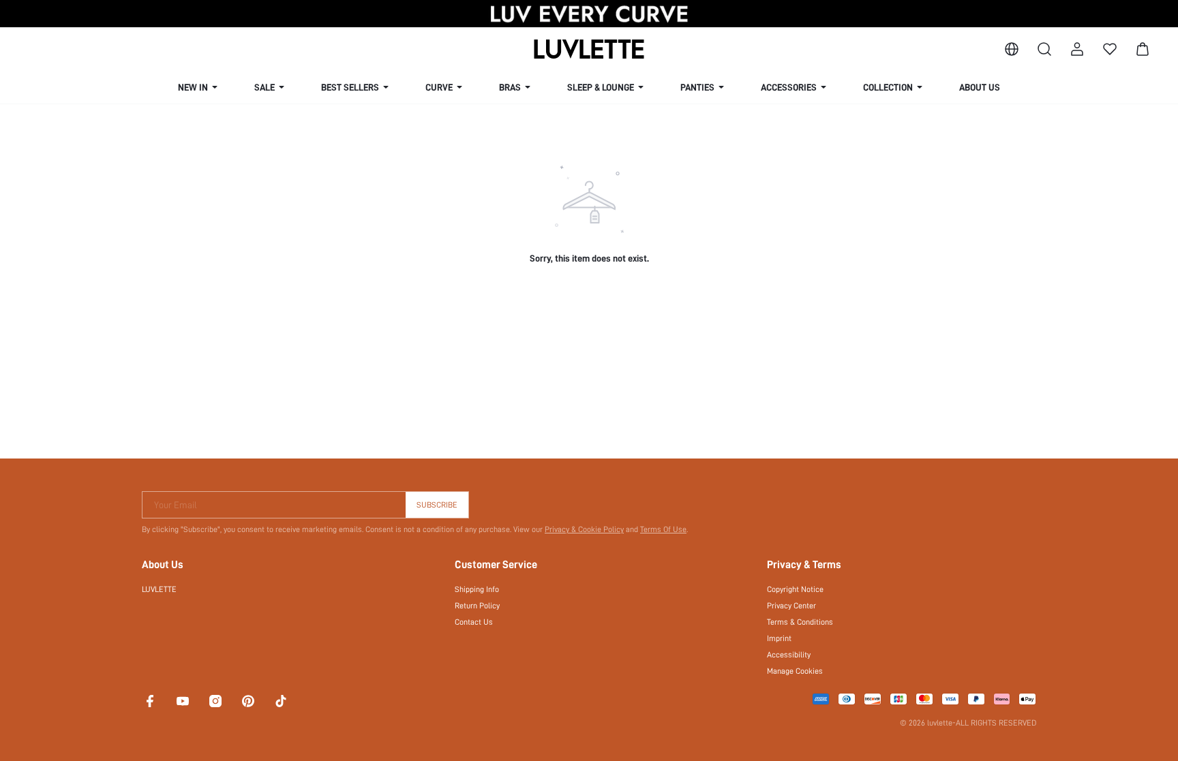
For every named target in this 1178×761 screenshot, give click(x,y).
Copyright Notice (795, 589)
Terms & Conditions (800, 622)
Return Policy (477, 605)
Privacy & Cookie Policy (584, 529)
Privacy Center (791, 605)
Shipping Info (477, 589)
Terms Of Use (663, 529)
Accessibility (789, 654)
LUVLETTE (159, 589)
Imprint (779, 638)
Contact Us (474, 622)
